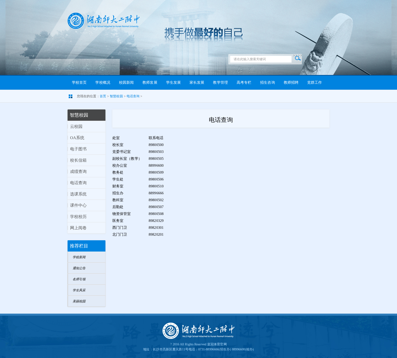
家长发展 (197, 82)
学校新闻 (79, 257)
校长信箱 (78, 160)
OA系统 (77, 138)
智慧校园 (116, 96)
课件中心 (78, 205)
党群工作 (314, 82)
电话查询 (133, 96)
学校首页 (79, 82)
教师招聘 (291, 82)
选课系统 (78, 194)
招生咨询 (267, 82)
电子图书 (78, 149)
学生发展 (173, 82)
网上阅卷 (78, 228)
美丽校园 (79, 301)
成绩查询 (78, 171)
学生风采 (79, 290)
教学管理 (220, 82)
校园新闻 (126, 82)
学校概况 (102, 82)
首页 (103, 96)
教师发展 (149, 82)
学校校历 (78, 217)
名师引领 (79, 279)
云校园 (76, 126)
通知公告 (79, 268)
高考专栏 (244, 82)
